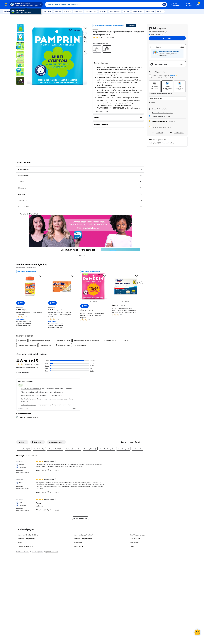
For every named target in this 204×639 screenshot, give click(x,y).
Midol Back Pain (135, 539)
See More (79, 256)
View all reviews (23, 372)
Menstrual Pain (79, 546)
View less (73, 408)
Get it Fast (58, 11)
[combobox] (106, 4)
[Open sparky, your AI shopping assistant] (197, 632)
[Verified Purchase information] (55, 461)
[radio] (97, 49)
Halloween (47, 11)
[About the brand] (141, 206)
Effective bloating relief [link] (29, 392)
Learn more (171, 121)
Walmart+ (160, 11)
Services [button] (21, 11)
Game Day (103, 11)
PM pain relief (78, 542)
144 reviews (36, 364)
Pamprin (95, 29)
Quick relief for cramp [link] (29, 399)
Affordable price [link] (27, 395)
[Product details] (141, 169)
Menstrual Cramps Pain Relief (83, 535)
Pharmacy (67, 11)
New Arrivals (78, 11)
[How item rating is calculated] (37, 367)
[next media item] (85, 52)
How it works (163, 55)
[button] (175, 4)
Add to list (159, 133)
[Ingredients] (141, 200)
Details (168, 116)
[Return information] (162, 34)
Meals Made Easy (115, 11)
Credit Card (150, 11)
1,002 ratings (110, 37)
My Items (126, 11)
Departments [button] (8, 11)
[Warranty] (141, 194)
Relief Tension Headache (137, 535)
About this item (23, 162)
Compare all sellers (168, 143)
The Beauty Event (90, 11)
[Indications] (141, 181)
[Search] (164, 4)
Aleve (132, 546)
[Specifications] (141, 175)
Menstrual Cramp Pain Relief (83, 539)
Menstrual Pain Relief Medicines (28, 535)
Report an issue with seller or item (162, 113)
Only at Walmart (138, 11)
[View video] (85, 42)
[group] (103, 37)
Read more (39, 488)
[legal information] (166, 32)
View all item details (102, 111)
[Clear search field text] (159, 4)
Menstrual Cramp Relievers (26, 539)
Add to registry (179, 133)
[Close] (39, 11)
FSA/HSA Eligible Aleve (25, 546)
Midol (20, 542)
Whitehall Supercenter (164, 94)
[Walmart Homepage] (5, 4)
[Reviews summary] (105, 37)
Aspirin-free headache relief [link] (31, 389)
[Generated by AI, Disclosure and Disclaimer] (28, 408)
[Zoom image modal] (85, 37)
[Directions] (141, 188)
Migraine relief (134, 542)
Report (57, 470)
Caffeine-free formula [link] (28, 405)
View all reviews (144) (80, 518)
